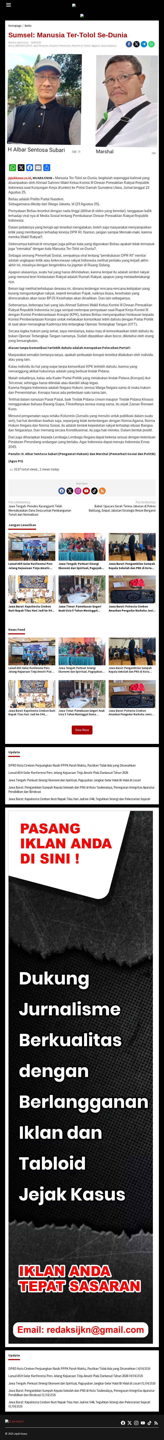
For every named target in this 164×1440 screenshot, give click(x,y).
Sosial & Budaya (109, 45)
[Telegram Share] (144, 44)
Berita (11, 45)
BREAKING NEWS (23, 45)
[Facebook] (61, 490)
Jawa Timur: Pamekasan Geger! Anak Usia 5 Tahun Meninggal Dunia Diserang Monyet (80, 609)
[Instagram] (78, 490)
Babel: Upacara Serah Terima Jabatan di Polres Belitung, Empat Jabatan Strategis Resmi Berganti (122, 506)
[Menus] (8, 5)
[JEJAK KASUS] (83, 5)
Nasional (53, 45)
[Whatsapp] (151, 44)
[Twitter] (69, 490)
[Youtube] (86, 490)
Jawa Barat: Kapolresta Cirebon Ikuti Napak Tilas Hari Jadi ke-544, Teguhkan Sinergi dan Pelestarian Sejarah (31, 609)
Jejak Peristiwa (40, 45)
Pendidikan (77, 45)
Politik (87, 45)
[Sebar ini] (129, 44)
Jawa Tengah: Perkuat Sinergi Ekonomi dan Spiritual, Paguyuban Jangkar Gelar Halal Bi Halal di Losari (82, 566)
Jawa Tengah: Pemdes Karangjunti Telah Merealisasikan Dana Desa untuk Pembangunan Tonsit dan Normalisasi (39, 508)
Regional (96, 45)
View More (82, 730)
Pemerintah (65, 45)
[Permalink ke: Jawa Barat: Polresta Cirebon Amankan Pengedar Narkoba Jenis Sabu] (132, 589)
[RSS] (102, 490)
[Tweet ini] (136, 44)
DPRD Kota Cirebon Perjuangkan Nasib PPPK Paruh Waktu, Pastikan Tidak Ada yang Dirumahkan (72, 765)
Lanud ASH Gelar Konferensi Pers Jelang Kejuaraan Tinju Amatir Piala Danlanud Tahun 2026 (30, 566)
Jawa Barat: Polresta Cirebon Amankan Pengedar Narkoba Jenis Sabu (132, 609)
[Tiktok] (94, 490)
